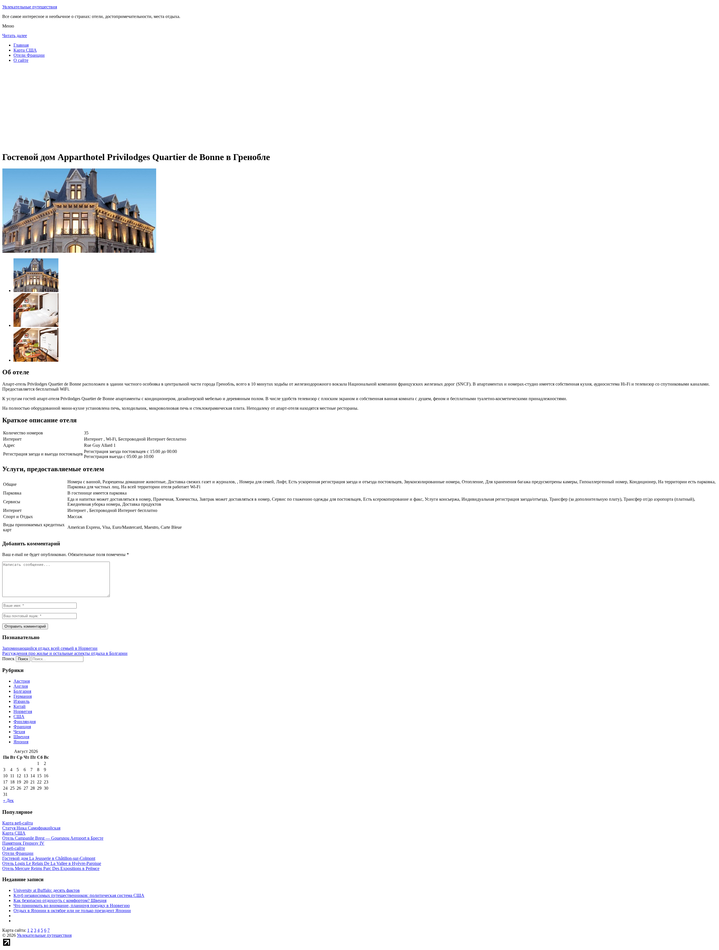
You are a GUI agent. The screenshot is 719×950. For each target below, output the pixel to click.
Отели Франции (29, 55)
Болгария (22, 691)
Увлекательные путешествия (29, 6)
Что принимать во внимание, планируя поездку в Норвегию (71, 905)
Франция (22, 726)
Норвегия (22, 711)
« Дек (8, 800)
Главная (21, 45)
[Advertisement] (170, 106)
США (18, 716)
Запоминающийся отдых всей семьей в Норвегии (49, 648)
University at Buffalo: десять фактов (46, 890)
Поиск (8, 658)
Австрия (21, 681)
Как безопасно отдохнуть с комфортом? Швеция (59, 900)
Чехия (19, 731)
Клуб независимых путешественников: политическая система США (78, 895)
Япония (20, 741)
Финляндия (24, 721)
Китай (19, 706)
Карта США (25, 50)
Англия (20, 686)
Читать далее (14, 35)
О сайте (20, 60)
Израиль (21, 701)
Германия (22, 696)
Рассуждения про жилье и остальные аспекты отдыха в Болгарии (65, 653)
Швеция (21, 736)
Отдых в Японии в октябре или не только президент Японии (72, 910)
